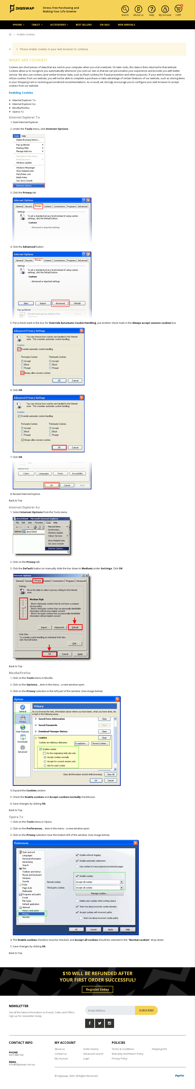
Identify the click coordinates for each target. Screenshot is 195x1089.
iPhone (17, 24)
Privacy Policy (119, 1058)
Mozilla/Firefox (21, 108)
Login (86, 1058)
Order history (91, 1049)
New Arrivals (126, 24)
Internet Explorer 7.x (24, 100)
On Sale (105, 24)
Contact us (61, 1053)
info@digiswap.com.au (22, 1064)
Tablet (35, 24)
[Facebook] (89, 1023)
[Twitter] (99, 1023)
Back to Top (15, 500)
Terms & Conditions (123, 1049)
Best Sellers (84, 24)
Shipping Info (159, 1049)
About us (60, 1049)
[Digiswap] (22, 8)
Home (10, 34)
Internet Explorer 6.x (24, 104)
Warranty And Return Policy (127, 1053)
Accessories (58, 24)
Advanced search (93, 1053)
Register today (97, 989)
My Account (61, 1058)
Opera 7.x (18, 111)
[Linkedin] (109, 1023)
